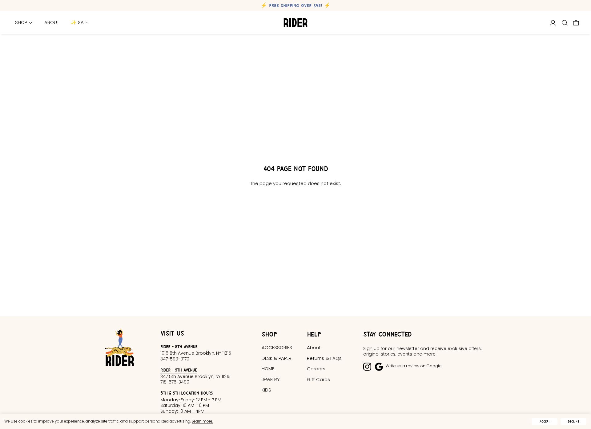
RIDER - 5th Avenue (178, 370)
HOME (268, 368)
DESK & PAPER (276, 358)
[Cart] (576, 22)
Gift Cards (318, 379)
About (51, 22)
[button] (564, 22)
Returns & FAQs (324, 358)
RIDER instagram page (367, 367)
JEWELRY (271, 379)
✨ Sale (79, 22)
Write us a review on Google (414, 365)
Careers (316, 368)
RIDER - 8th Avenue (179, 346)
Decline (573, 421)
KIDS (266, 390)
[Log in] (553, 22)
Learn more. (202, 421)
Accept (545, 421)
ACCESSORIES (277, 347)
